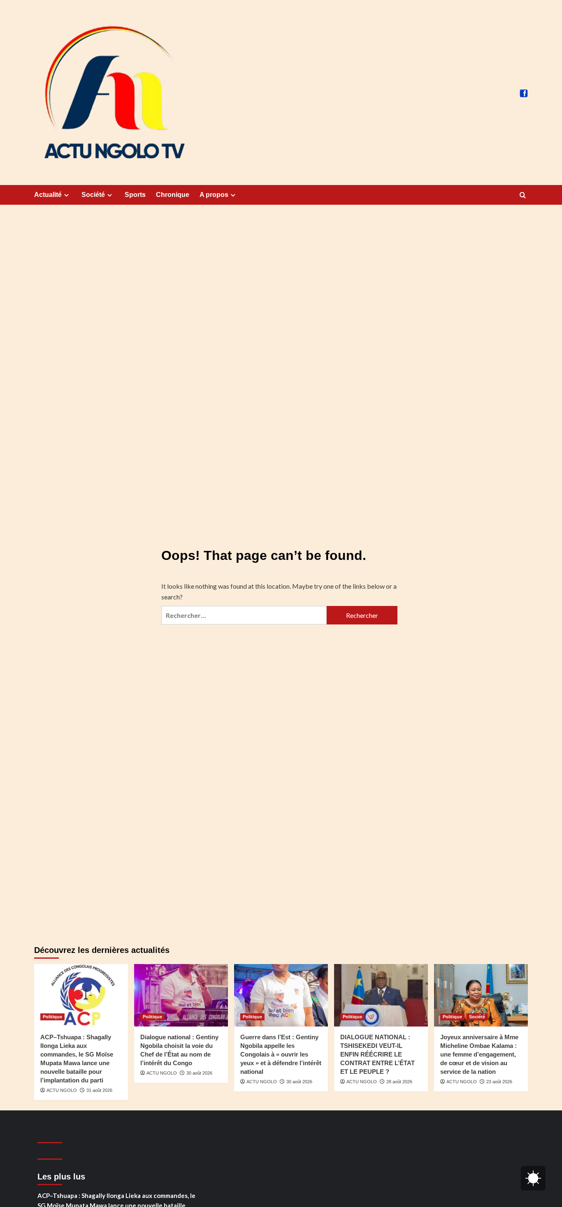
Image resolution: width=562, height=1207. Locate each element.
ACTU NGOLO (61, 1090)
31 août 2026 (99, 1090)
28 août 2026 (399, 1081)
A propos (214, 194)
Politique (52, 1016)
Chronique (172, 194)
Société (93, 194)
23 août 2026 (499, 1081)
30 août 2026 (199, 1073)
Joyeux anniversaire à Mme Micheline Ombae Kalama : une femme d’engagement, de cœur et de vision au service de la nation (479, 1054)
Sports (135, 194)
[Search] (523, 195)
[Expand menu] (66, 195)
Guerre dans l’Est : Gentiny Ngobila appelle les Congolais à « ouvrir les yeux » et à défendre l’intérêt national (280, 1054)
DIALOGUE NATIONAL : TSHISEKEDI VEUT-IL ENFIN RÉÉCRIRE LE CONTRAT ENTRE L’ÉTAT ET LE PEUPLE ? (377, 1054)
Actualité (48, 194)
